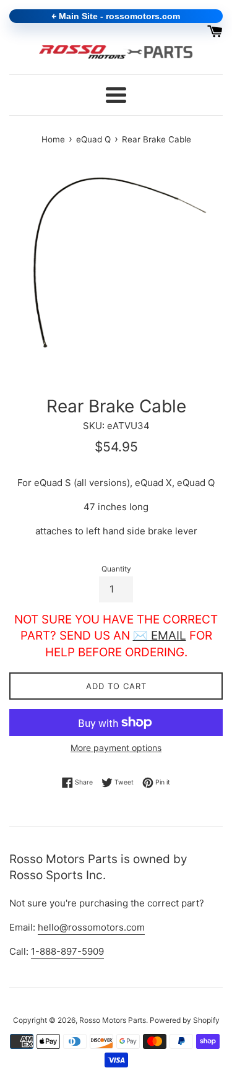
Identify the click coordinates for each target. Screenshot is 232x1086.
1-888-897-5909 (67, 951)
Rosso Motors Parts (112, 1020)
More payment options (116, 747)
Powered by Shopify (185, 1020)
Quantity (116, 568)
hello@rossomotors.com (91, 927)
